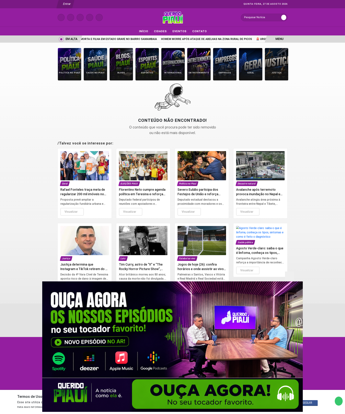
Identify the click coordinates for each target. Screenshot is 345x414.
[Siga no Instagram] (70, 17)
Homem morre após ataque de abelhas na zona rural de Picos (196, 39)
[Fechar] (289, 276)
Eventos (181, 31)
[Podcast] (172, 346)
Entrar (66, 4)
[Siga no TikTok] (99, 17)
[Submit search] (283, 17)
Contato (199, 31)
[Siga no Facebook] (61, 17)
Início (145, 31)
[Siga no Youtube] (89, 17)
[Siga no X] (80, 17)
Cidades (162, 31)
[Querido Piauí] (172, 17)
